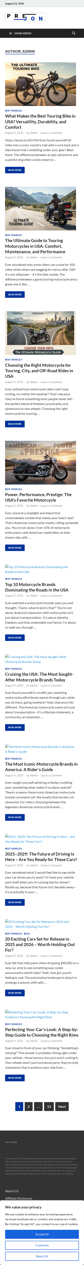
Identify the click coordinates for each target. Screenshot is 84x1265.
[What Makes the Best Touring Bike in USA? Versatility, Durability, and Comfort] (42, 84)
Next (62, 1106)
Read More (13, 169)
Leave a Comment (51, 132)
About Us (12, 1191)
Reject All (42, 1256)
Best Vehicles (13, 110)
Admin (34, 132)
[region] (42, 1232)
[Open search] (74, 33)
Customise (42, 1245)
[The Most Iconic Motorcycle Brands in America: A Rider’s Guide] (42, 749)
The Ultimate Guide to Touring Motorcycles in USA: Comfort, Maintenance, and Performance (35, 246)
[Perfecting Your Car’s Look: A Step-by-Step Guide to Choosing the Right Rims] (42, 1014)
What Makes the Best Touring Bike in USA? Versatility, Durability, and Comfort (40, 121)
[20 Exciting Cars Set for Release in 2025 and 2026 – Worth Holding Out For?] (42, 924)
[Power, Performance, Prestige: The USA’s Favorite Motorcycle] (42, 463)
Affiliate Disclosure (18, 1198)
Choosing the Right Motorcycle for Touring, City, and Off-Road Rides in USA (39, 370)
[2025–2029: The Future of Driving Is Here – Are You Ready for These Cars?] (42, 839)
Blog (27, 933)
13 (49, 1106)
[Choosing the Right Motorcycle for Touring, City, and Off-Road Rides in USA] (42, 333)
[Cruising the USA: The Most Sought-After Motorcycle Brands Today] (42, 659)
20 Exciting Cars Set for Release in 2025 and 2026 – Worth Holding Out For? (40, 944)
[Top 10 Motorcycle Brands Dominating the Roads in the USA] (42, 569)
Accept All (42, 1234)
